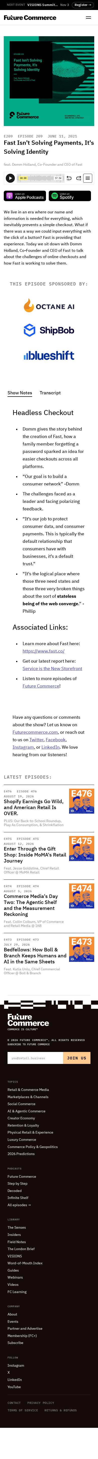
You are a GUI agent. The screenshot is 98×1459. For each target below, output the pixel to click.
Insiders (14, 1235)
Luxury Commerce (22, 1140)
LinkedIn (50, 747)
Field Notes (17, 1242)
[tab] (20, 393)
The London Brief (21, 1249)
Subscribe (15, 1343)
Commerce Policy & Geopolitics (33, 1147)
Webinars (15, 1277)
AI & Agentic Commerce (26, 1111)
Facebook (56, 740)
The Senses (17, 1227)
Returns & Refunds (60, 1410)
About (12, 1314)
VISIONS (15, 1256)
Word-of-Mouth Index (25, 1263)
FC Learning (17, 1292)
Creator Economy (21, 1118)
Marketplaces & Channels (28, 1097)
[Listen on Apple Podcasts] (25, 196)
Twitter (36, 740)
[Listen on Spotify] (70, 196)
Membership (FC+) (22, 1336)
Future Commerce (41, 686)
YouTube (14, 1387)
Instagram (23, 747)
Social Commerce (21, 1104)
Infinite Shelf (18, 1198)
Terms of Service (23, 1410)
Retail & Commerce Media (28, 1090)
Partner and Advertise (25, 1328)
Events (13, 1321)
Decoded (15, 1191)
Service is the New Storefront (52, 669)
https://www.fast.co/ (44, 651)
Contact (14, 1403)
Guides (13, 1270)
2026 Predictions (21, 1154)
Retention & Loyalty (23, 1125)
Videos (13, 1285)
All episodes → (19, 1205)
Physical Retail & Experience (30, 1132)
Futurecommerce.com (35, 732)
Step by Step (17, 1183)
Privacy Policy (40, 1403)
